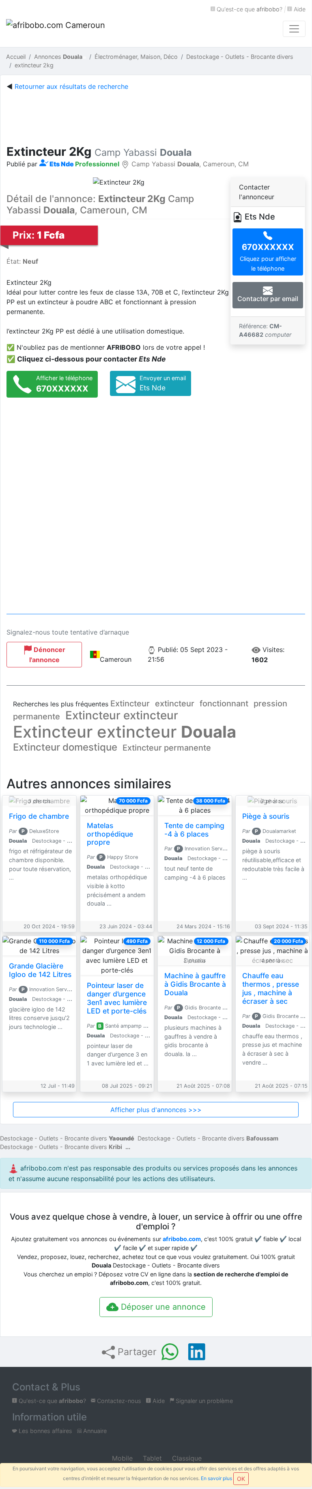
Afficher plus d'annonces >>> (156, 1110)
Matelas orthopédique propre (110, 834)
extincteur (174, 703)
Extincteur (130, 703)
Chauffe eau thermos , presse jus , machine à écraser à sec (270, 988)
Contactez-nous (118, 1400)
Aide (299, 9)
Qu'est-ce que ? (248, 9)
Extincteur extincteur (121, 715)
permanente (36, 716)
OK (241, 1478)
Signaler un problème (203, 1400)
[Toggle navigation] (294, 29)
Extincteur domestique (65, 747)
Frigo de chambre (39, 816)
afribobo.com (182, 1238)
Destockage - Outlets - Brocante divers (67, 1138)
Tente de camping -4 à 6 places (194, 829)
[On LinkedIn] (196, 1352)
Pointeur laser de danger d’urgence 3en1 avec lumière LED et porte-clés (117, 998)
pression (270, 703)
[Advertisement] (160, 116)
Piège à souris (265, 816)
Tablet (151, 1458)
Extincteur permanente (167, 748)
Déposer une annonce (162, 1307)
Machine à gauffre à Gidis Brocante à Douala (195, 984)
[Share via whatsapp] (170, 1352)
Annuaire (94, 1430)
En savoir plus (216, 1478)
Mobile (121, 1458)
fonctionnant (224, 703)
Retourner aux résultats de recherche (71, 86)
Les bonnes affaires (44, 1430)
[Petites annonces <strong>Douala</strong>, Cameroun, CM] (57, 29)
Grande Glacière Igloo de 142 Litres (40, 970)
